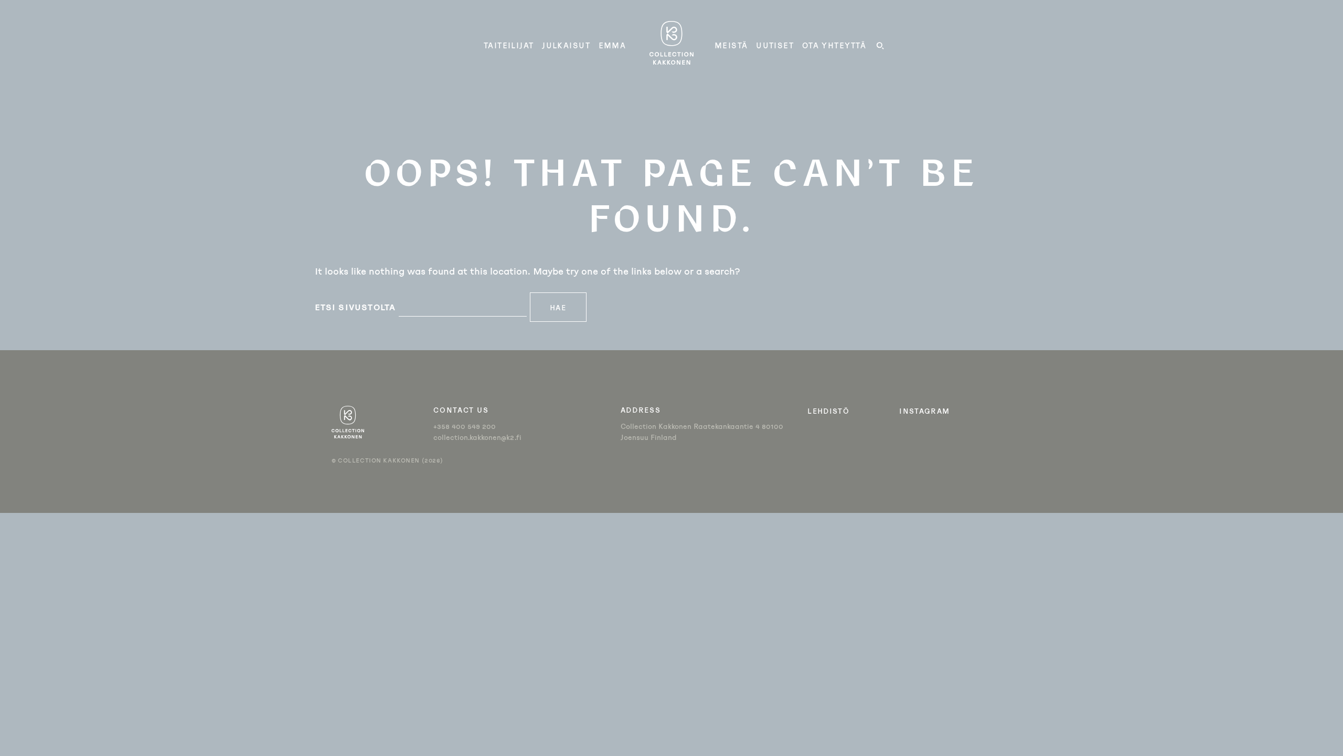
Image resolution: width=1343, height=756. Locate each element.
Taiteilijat (509, 45)
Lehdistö (828, 410)
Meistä (731, 45)
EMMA (612, 45)
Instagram (924, 410)
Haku (880, 47)
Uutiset (775, 45)
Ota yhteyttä (834, 45)
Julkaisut (566, 45)
